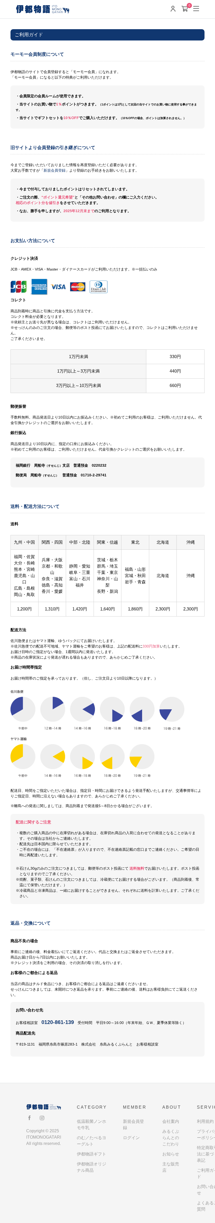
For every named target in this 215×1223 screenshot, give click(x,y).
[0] (184, 9)
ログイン (131, 1137)
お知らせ (170, 1154)
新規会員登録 (55, 170)
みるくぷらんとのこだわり (170, 1137)
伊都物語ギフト (91, 1154)
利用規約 (205, 1121)
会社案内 (170, 1121)
